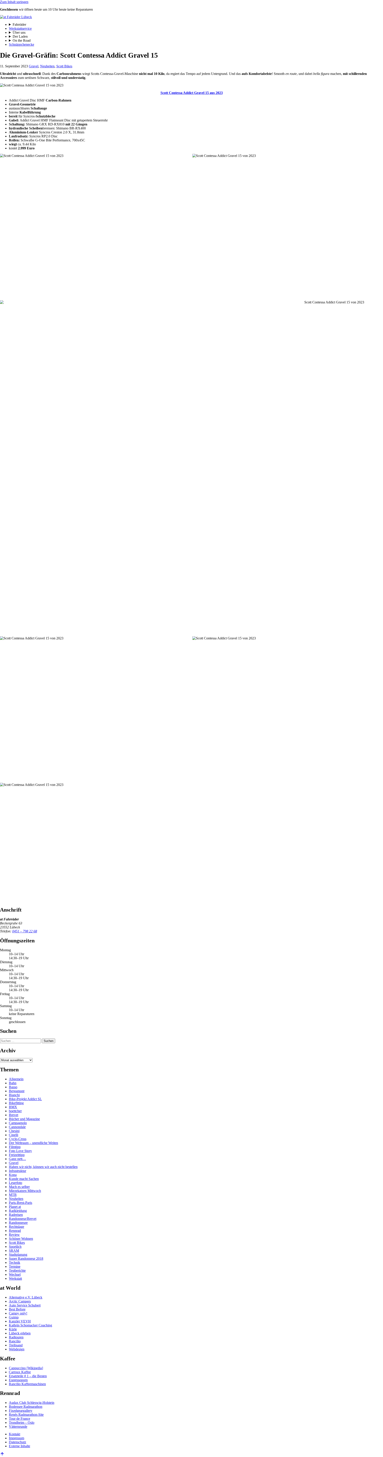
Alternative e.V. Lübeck (25, 1297)
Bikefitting (16, 1103)
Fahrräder (19, 24)
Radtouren (16, 1337)
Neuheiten (47, 66)
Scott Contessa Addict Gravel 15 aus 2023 (191, 93)
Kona (13, 1175)
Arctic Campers (20, 1301)
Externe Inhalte (19, 1446)
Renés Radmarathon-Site (26, 1414)
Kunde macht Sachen (24, 1179)
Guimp (14, 1317)
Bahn (12, 1083)
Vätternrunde (18, 1426)
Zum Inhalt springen (14, 2)
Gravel (33, 66)
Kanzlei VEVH (20, 1321)
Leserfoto (15, 1183)
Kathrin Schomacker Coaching (30, 1325)
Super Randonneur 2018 (26, 1258)
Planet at (15, 1207)
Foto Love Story (20, 1151)
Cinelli (13, 1135)
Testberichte (17, 1270)
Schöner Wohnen (21, 1238)
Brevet (13, 1115)
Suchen (48, 1041)
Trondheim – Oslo (21, 1422)
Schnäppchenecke (21, 44)
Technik (14, 1262)
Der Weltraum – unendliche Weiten (33, 1143)
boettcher (15, 1111)
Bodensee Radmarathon (25, 1406)
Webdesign (16, 1349)
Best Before (17, 1309)
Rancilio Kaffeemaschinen (27, 1384)
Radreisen (16, 1215)
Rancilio (15, 1341)
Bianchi (14, 1095)
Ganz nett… (17, 1159)
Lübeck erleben (20, 1333)
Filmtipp (15, 1147)
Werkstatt (15, 1278)
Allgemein (16, 1079)
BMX (13, 1107)
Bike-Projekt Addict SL (25, 1099)
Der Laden (20, 36)
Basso (13, 1087)
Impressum (16, 1438)
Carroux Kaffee (20, 1372)
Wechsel (15, 1274)
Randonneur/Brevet (22, 1219)
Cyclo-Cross (17, 1139)
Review (14, 1234)
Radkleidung (18, 1211)
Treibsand (16, 1345)
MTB (13, 1195)
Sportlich (15, 1246)
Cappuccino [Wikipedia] (26, 1368)
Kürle (13, 1329)
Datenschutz (17, 1442)
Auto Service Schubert (25, 1305)
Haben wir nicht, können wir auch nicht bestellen (43, 1167)
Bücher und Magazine (24, 1119)
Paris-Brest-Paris (20, 1203)
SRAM (14, 1250)
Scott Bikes (64, 66)
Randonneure (18, 1223)
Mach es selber (19, 1187)
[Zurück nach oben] (2, 1455)
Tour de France (19, 1418)
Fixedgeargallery (20, 1410)
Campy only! (18, 1313)
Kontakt (14, 1434)
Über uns (19, 32)
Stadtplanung (18, 1254)
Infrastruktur (17, 1171)
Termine (14, 1266)
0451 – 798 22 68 (24, 931)
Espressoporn (18, 1380)
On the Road (22, 40)
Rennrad (15, 1230)
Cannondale (17, 1127)
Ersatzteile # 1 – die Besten (28, 1376)
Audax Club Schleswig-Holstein (31, 1402)
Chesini (14, 1131)
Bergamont (16, 1091)
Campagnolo (18, 1123)
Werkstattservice (20, 28)
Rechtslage (16, 1226)
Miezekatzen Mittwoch (25, 1191)
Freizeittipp (17, 1155)
